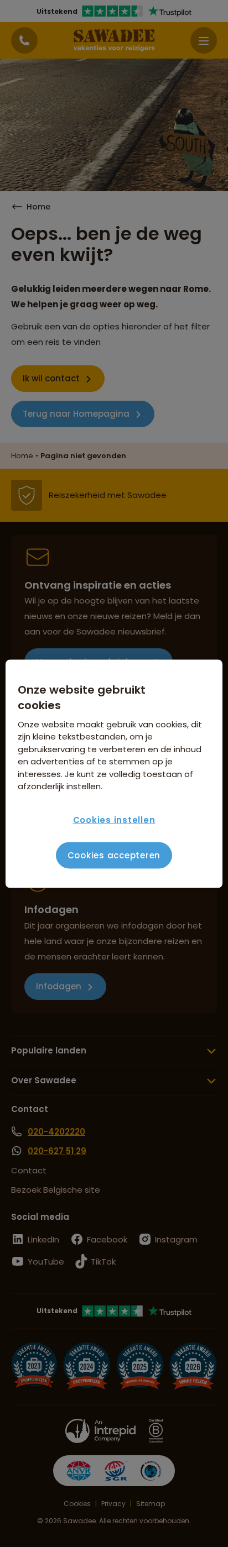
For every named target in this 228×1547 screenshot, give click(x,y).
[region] (114, 773)
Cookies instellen (114, 820)
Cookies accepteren (114, 855)
